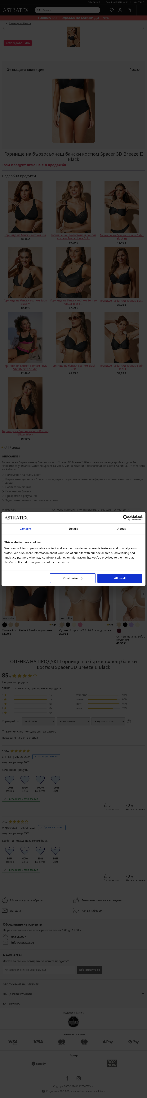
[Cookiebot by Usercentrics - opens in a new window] (126, 518)
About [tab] (121, 528)
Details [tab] (73, 528)
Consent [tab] (25, 528)
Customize (70, 578)
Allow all (120, 578)
